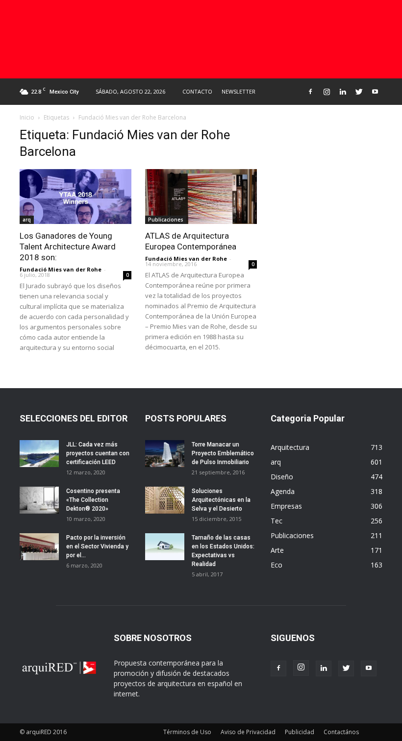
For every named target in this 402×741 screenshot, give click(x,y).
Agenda (283, 491)
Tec (276, 520)
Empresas (286, 506)
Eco (276, 564)
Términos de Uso (187, 732)
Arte (277, 550)
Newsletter (238, 91)
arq (27, 219)
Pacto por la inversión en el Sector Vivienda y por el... (97, 546)
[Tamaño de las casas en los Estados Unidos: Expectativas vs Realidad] (164, 546)
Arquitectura (290, 447)
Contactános (341, 732)
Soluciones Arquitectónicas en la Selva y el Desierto (221, 500)
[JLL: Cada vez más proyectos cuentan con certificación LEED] (39, 453)
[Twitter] (359, 91)
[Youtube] (375, 91)
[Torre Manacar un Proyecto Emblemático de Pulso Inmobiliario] (164, 453)
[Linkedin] (342, 91)
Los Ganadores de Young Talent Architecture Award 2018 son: (68, 246)
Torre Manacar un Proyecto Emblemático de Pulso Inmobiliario (223, 453)
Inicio (27, 117)
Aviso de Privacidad (248, 732)
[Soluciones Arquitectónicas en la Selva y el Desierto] (164, 500)
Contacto (197, 91)
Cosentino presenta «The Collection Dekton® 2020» (93, 500)
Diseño (282, 476)
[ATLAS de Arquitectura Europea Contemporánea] (201, 196)
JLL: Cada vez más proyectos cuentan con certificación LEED (97, 453)
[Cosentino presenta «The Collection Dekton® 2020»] (39, 500)
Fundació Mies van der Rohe (60, 269)
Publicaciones (165, 219)
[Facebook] (310, 91)
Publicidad (299, 732)
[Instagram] (326, 91)
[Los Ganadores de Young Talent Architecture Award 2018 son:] (75, 196)
